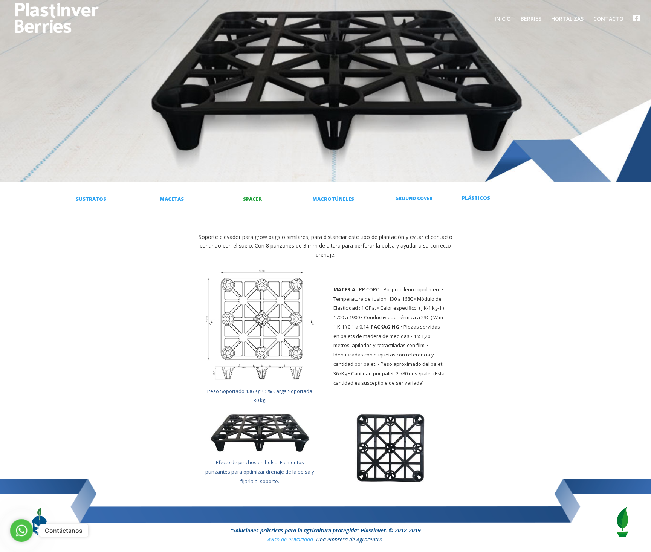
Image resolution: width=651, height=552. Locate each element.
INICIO (503, 19)
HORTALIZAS (567, 19)
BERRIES (531, 19)
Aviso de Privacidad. (291, 539)
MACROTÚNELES (333, 199)
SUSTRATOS (91, 199)
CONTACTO (608, 19)
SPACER (252, 199)
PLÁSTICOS (476, 197)
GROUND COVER (413, 198)
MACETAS (172, 199)
